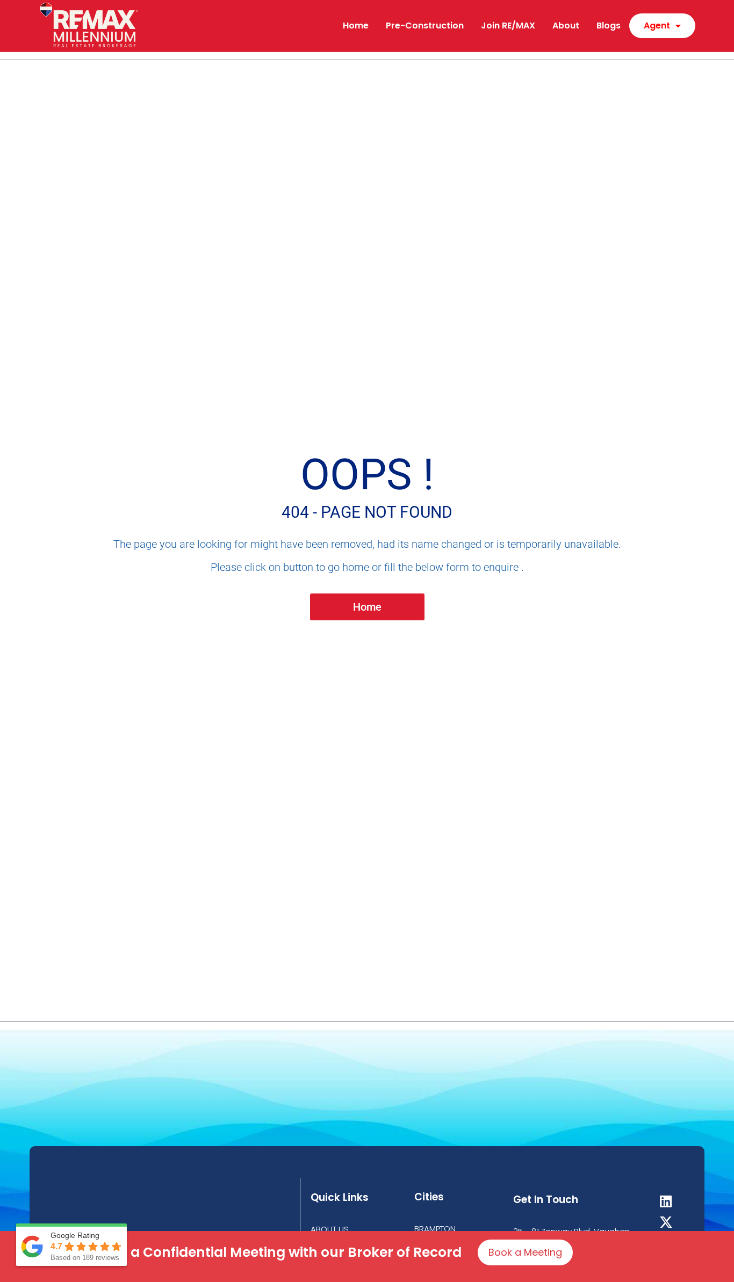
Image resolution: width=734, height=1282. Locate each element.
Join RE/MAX (508, 25)
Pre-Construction (425, 25)
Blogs (608, 25)
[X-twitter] (666, 1222)
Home (356, 25)
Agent (657, 25)
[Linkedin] (666, 1201)
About (565, 25)
